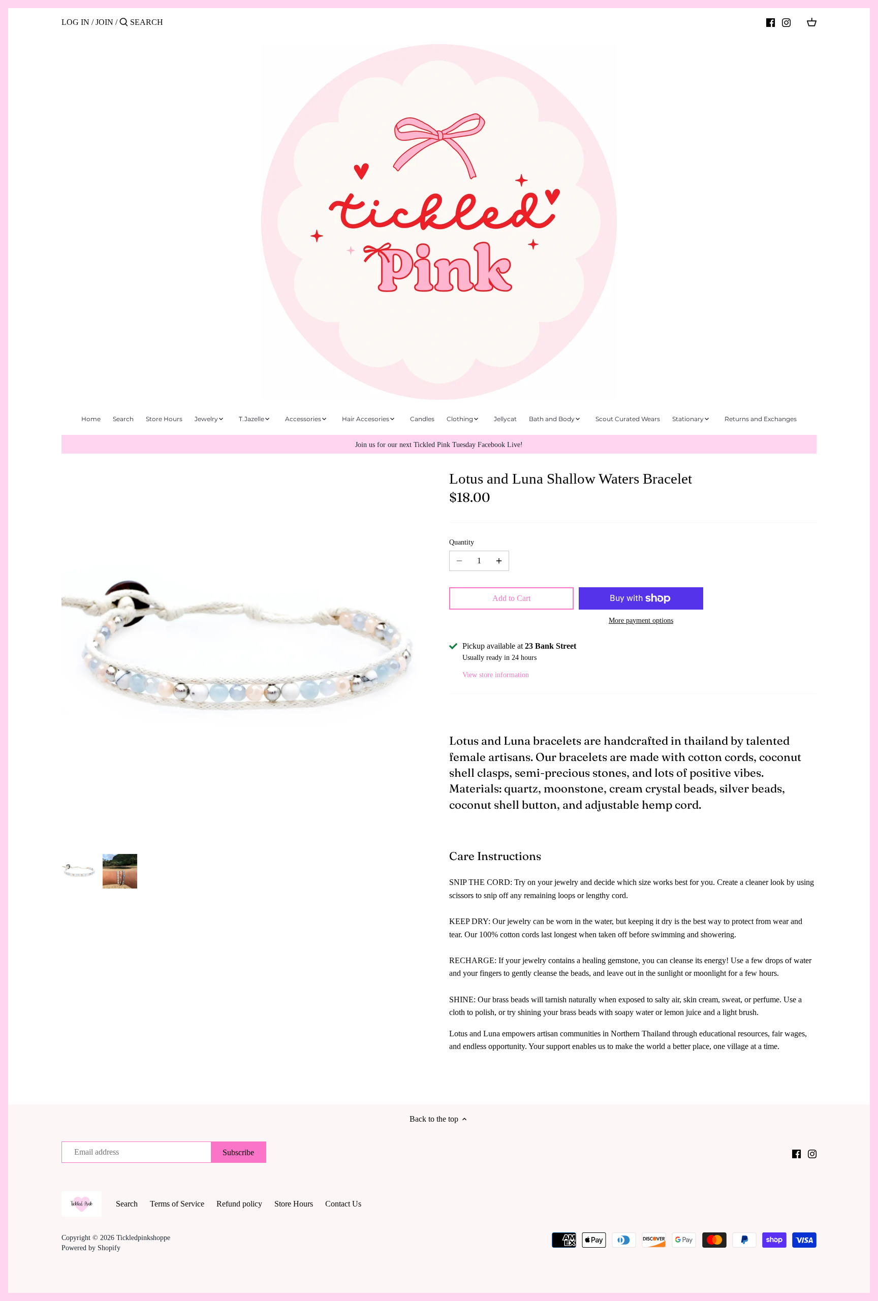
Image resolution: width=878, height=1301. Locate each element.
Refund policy (239, 1203)
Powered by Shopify (90, 1248)
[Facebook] (770, 21)
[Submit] (123, 22)
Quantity (461, 542)
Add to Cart (511, 598)
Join (104, 22)
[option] (79, 871)
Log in (75, 22)
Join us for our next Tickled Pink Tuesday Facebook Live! (439, 444)
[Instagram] (786, 21)
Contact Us (343, 1203)
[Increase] (499, 560)
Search (127, 1203)
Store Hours (293, 1203)
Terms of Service (177, 1203)
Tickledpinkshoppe (143, 1237)
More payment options (641, 620)
